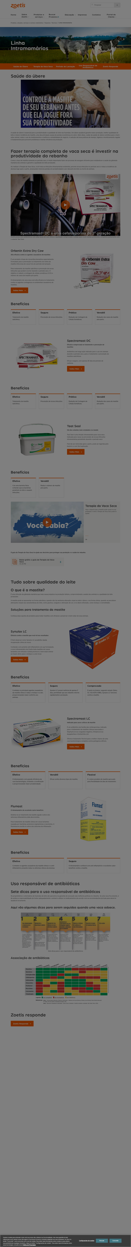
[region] (65, 1241)
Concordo (115, 1240)
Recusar (101, 1240)
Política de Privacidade (29, 1245)
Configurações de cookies (86, 1240)
